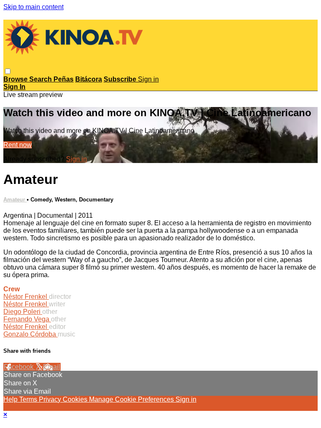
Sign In (14, 86)
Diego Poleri (22, 311)
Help (11, 399)
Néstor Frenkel (26, 296)
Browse (16, 79)
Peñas (64, 79)
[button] (7, 71)
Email (51, 366)
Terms (29, 399)
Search (41, 79)
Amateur (15, 199)
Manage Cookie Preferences (132, 399)
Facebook (19, 366)
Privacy (51, 399)
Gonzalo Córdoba (30, 334)
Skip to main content (33, 6)
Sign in (148, 79)
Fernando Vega (27, 319)
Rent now (17, 144)
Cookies (76, 399)
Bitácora (88, 79)
